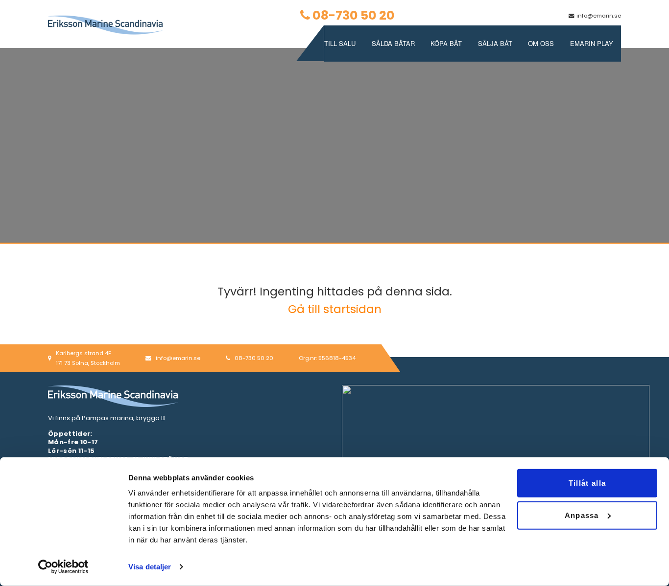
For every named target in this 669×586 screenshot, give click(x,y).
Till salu (340, 43)
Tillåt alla (587, 483)
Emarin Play (591, 43)
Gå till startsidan (335, 309)
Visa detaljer (149, 567)
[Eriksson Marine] (105, 24)
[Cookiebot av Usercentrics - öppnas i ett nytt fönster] (63, 567)
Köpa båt (446, 43)
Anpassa (582, 515)
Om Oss (541, 43)
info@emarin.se (598, 16)
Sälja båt (495, 43)
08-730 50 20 (353, 15)
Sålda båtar (393, 43)
